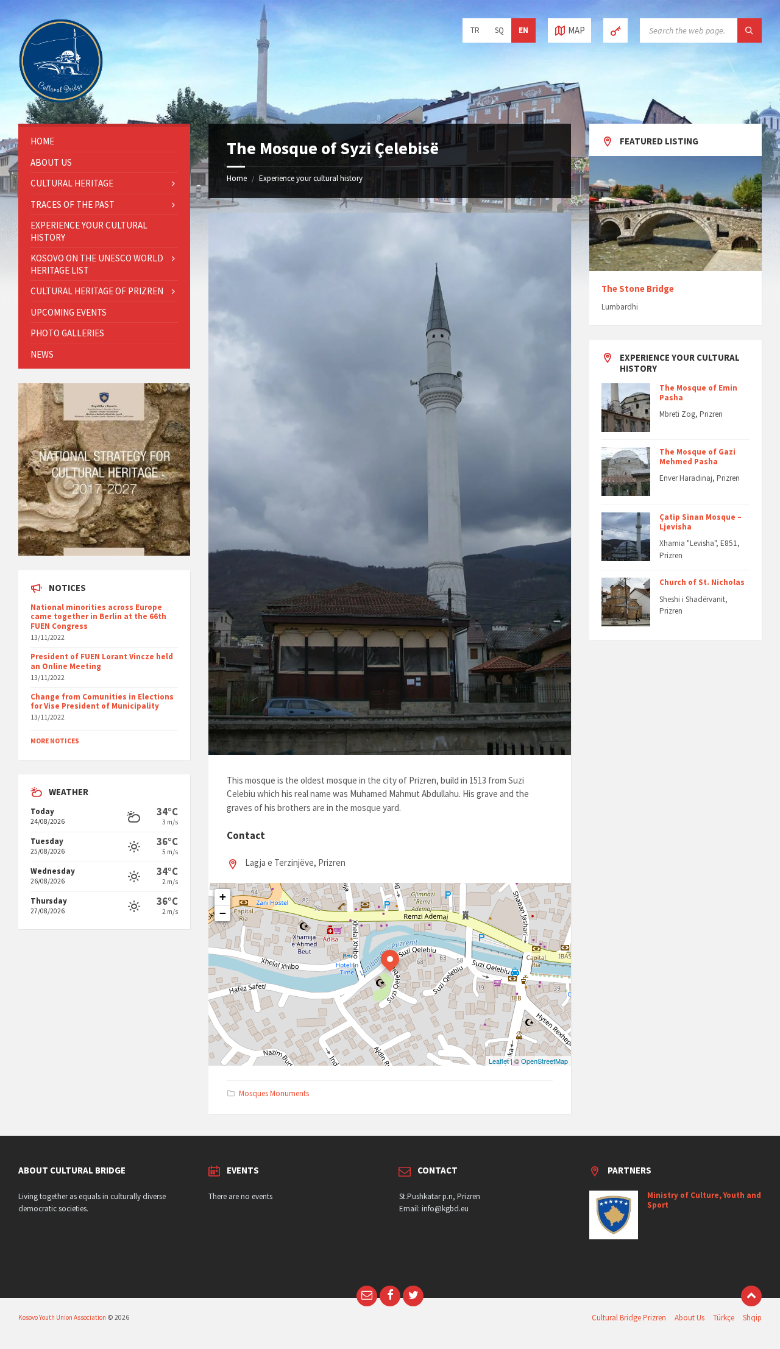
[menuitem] (104, 141)
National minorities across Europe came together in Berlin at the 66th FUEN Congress (98, 617)
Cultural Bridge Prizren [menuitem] (629, 1317)
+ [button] (222, 896)
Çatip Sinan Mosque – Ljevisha (700, 522)
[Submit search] (749, 30)
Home (237, 178)
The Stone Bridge (637, 288)
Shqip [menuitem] (752, 1317)
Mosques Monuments (274, 1093)
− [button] (222, 913)
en (523, 30)
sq (499, 30)
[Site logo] (61, 100)
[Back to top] (751, 1296)
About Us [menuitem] (689, 1317)
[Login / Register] (615, 30)
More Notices (54, 741)
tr (475, 30)
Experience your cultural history (311, 178)
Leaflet (499, 1061)
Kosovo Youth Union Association (62, 1317)
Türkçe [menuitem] (723, 1317)
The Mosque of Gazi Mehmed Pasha (697, 457)
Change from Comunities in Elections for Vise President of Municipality (102, 702)
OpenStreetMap (544, 1061)
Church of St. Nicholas (702, 582)
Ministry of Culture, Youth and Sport (704, 1200)
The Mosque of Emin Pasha (698, 393)
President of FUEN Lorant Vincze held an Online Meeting (101, 661)
